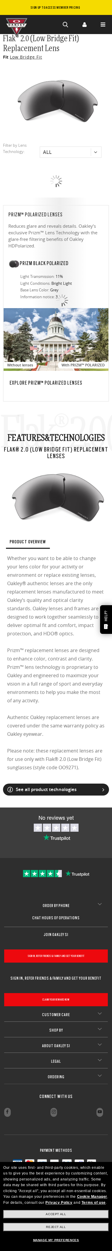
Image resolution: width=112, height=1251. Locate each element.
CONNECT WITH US (56, 1096)
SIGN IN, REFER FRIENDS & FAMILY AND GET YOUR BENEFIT (56, 956)
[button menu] (102, 24)
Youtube (99, 1112)
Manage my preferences (56, 1240)
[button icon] (65, 24)
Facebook (7, 1112)
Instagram (53, 1112)
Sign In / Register (84, 24)
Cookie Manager (92, 1197)
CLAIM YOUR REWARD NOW (56, 999)
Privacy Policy (58, 1202)
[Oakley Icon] (18, 24)
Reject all (56, 1227)
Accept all (56, 1214)
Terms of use (94, 1202)
